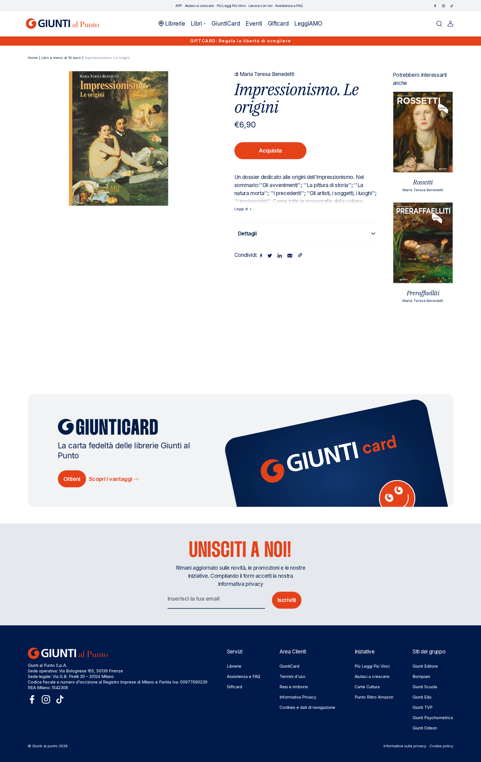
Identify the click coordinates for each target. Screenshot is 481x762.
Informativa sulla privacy (405, 746)
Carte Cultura (367, 686)
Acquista (270, 150)
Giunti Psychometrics (433, 717)
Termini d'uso (292, 676)
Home (33, 57)
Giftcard (234, 686)
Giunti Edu (422, 697)
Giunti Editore (425, 666)
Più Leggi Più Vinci (372, 666)
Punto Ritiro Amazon (374, 697)
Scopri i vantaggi (111, 479)
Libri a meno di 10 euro (61, 57)
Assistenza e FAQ (243, 676)
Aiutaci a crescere (372, 676)
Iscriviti (287, 600)
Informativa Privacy (297, 697)
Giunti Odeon (425, 728)
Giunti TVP (423, 707)
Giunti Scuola (425, 686)
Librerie (234, 666)
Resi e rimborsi (293, 686)
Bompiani (421, 676)
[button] (198, 23)
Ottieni (71, 479)
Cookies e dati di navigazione (307, 707)
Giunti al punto (45, 746)
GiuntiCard (289, 666)
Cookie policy (441, 746)
